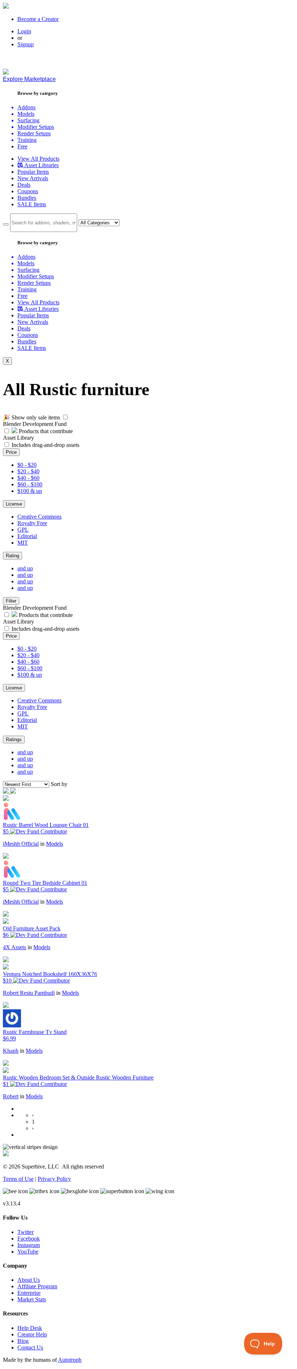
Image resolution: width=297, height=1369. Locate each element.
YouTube (27, 1251)
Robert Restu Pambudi (29, 993)
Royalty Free (32, 523)
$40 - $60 (28, 478)
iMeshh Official (21, 844)
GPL (23, 530)
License (14, 504)
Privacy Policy (54, 1179)
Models (54, 844)
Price (11, 452)
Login (24, 31)
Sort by (59, 784)
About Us (28, 1280)
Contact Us (30, 1347)
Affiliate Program (37, 1286)
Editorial (27, 536)
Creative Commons (39, 517)
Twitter (25, 1232)
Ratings (14, 739)
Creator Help (32, 1334)
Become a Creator (38, 19)
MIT (22, 543)
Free (22, 146)
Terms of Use (18, 1179)
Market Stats (31, 1299)
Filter (11, 601)
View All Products (38, 159)
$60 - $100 (29, 484)
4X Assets (14, 947)
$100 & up (29, 491)
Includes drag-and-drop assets (45, 445)
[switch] (65, 417)
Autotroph (69, 1360)
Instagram (28, 1245)
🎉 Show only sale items (31, 417)
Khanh (10, 1051)
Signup (25, 44)
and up (25, 568)
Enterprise (29, 1293)
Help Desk (29, 1328)
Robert (10, 1096)
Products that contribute (45, 431)
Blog (23, 1341)
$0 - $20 (27, 465)
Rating (12, 555)
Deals (23, 185)
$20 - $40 (28, 471)
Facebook (28, 1238)
